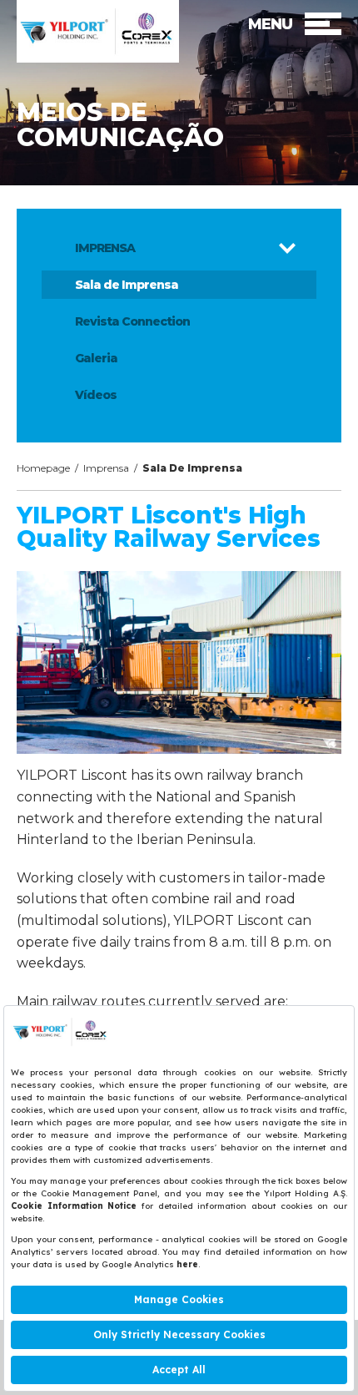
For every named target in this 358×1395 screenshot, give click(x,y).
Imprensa (106, 468)
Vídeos (96, 394)
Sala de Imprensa (126, 284)
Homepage (43, 468)
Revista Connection (132, 321)
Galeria (96, 358)
